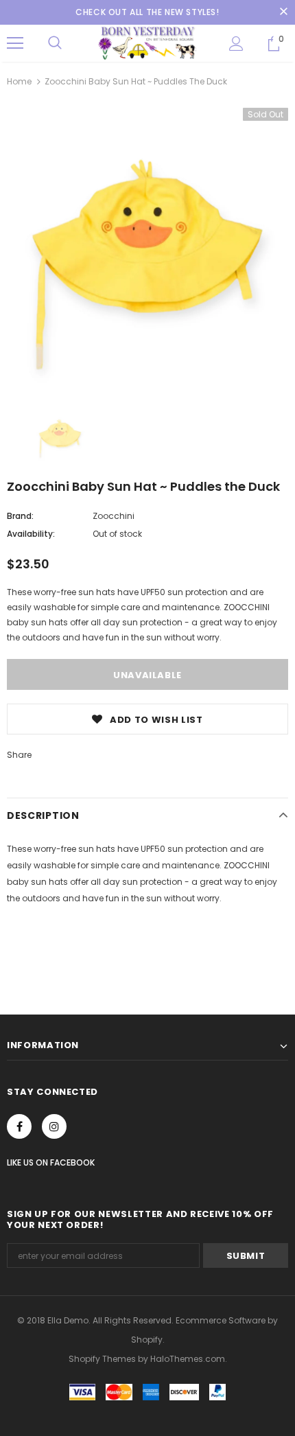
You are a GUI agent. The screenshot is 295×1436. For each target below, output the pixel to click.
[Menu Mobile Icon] (15, 43)
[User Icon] (236, 43)
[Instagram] (54, 1126)
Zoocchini (113, 516)
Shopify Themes (102, 1359)
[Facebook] (19, 1126)
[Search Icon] (55, 43)
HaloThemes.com (187, 1359)
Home (19, 81)
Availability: (31, 534)
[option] (147, 248)
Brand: (20, 516)
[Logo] (147, 42)
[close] (283, 12)
